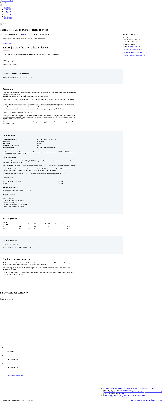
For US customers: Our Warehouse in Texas (136, 52)
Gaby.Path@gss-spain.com (15, 375)
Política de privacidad (155, 400)
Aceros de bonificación (18, 38)
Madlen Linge (27, 34)
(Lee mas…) (127, 390)
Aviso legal (144, 400)
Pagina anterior (7, 43)
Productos (8, 38)
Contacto (137, 400)
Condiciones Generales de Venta (132, 49)
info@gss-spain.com (134, 46)
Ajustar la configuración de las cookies (134, 56)
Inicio (4, 38)
